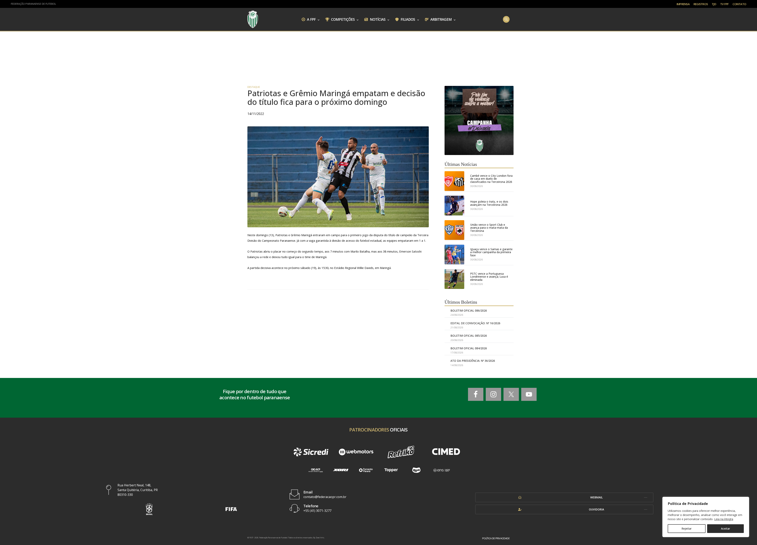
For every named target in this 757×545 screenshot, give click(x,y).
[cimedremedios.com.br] (445, 452)
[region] (705, 517)
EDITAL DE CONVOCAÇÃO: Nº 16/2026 (475, 323)
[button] (149, 509)
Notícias (377, 19)
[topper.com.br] (391, 470)
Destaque (253, 87)
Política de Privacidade (496, 538)
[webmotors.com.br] (356, 452)
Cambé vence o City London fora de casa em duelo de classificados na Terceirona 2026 (491, 178)
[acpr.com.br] (315, 470)
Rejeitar (686, 528)
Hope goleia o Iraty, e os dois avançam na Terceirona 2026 (489, 203)
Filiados (407, 19)
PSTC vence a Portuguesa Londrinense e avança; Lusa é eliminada (489, 276)
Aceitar (725, 528)
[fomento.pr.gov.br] (366, 470)
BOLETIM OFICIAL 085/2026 (468, 335)
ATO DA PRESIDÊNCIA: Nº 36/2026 (472, 360)
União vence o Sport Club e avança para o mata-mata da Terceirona (489, 227)
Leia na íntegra (723, 519)
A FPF (311, 19)
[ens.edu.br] (441, 470)
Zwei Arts (320, 537)
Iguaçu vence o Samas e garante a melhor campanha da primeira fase (491, 252)
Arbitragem (441, 19)
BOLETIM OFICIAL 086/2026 (468, 310)
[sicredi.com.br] (310, 452)
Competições (342, 19)
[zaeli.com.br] (416, 470)
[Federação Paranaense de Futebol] (252, 19)
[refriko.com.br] (401, 452)
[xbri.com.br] (340, 470)
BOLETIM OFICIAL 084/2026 (468, 348)
